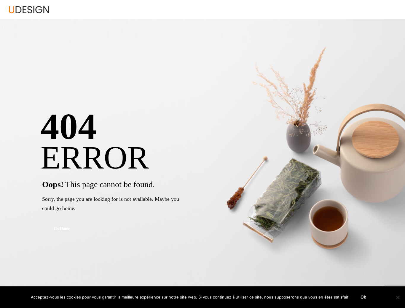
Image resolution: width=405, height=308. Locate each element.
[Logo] (29, 9)
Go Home (62, 229)
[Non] (398, 297)
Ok (363, 296)
